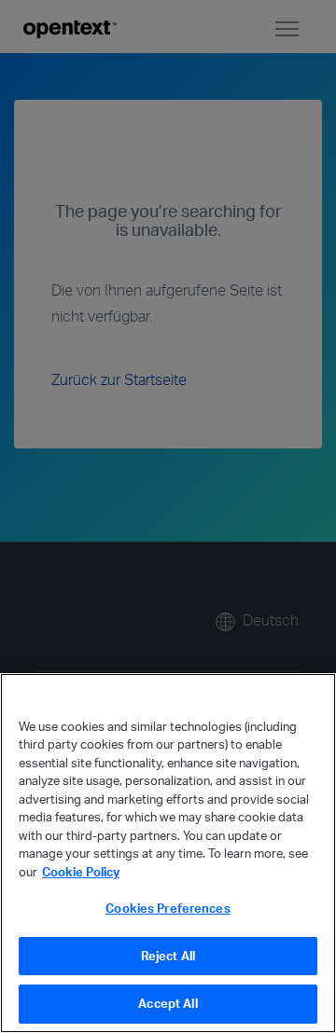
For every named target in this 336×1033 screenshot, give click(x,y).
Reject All (168, 955)
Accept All (167, 1003)
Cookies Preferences (167, 908)
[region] (168, 853)
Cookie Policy (80, 871)
